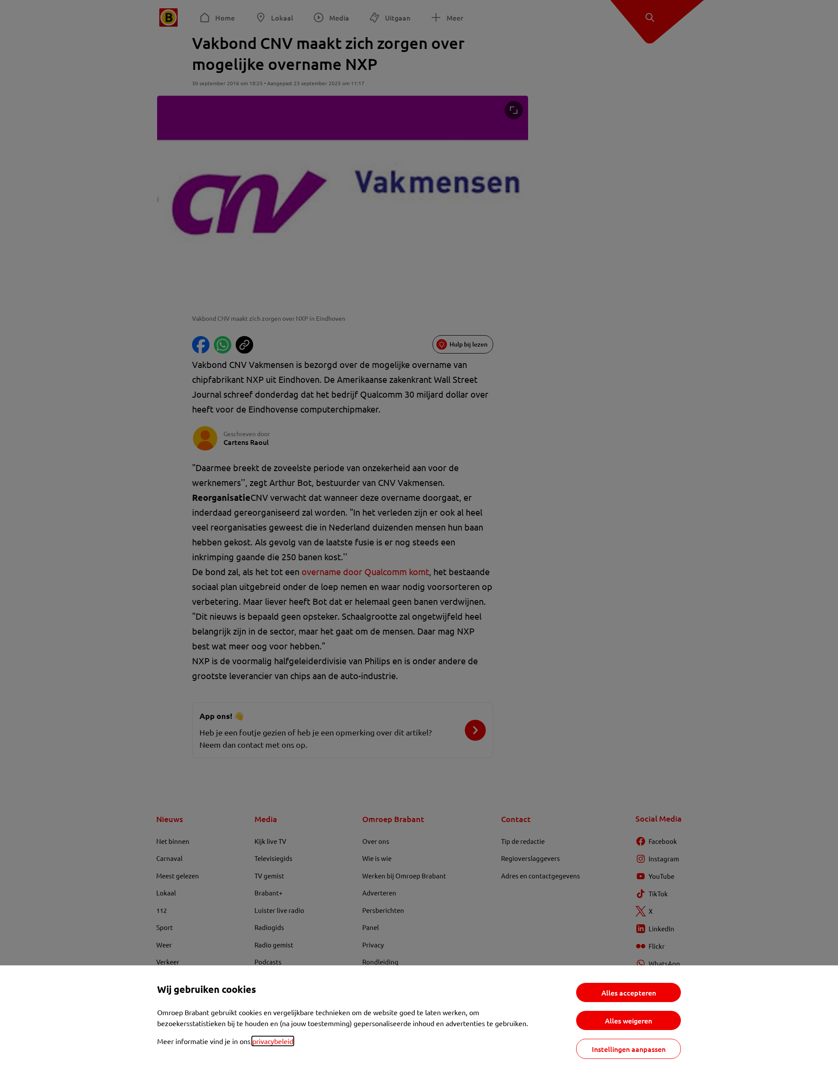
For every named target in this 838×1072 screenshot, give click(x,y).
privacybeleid (272, 1041)
